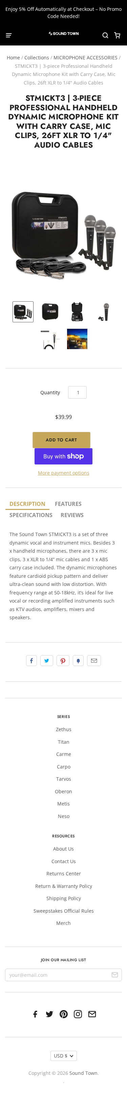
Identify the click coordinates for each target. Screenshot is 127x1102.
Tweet (46, 660)
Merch (63, 923)
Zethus (63, 729)
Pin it (63, 660)
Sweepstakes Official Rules (64, 911)
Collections (36, 57)
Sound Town (83, 1073)
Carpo (63, 766)
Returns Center (63, 873)
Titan (63, 742)
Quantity (50, 392)
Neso (63, 816)
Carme (63, 754)
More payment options (63, 473)
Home (13, 57)
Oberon (63, 791)
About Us (63, 849)
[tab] (27, 504)
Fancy (78, 660)
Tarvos (63, 779)
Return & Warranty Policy (63, 886)
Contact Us (63, 861)
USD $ (60, 1055)
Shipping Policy (63, 898)
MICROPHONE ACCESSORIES (86, 57)
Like (31, 660)
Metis (63, 803)
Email (94, 660)
